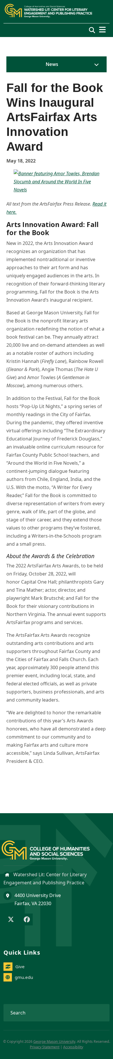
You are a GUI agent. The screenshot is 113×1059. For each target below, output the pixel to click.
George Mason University (54, 1041)
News (52, 64)
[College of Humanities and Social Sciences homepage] (51, 847)
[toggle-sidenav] (95, 64)
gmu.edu (24, 977)
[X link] (11, 920)
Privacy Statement (44, 1047)
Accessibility (73, 1047)
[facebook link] (27, 920)
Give (20, 966)
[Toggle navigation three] (102, 30)
